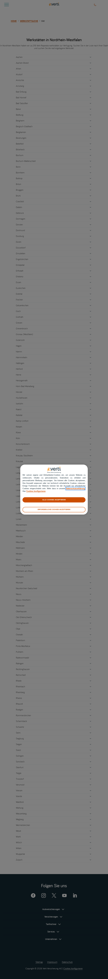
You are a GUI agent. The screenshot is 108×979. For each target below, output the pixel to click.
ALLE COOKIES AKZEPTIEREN (54, 500)
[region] (54, 489)
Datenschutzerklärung (75, 489)
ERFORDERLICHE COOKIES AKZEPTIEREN (54, 509)
